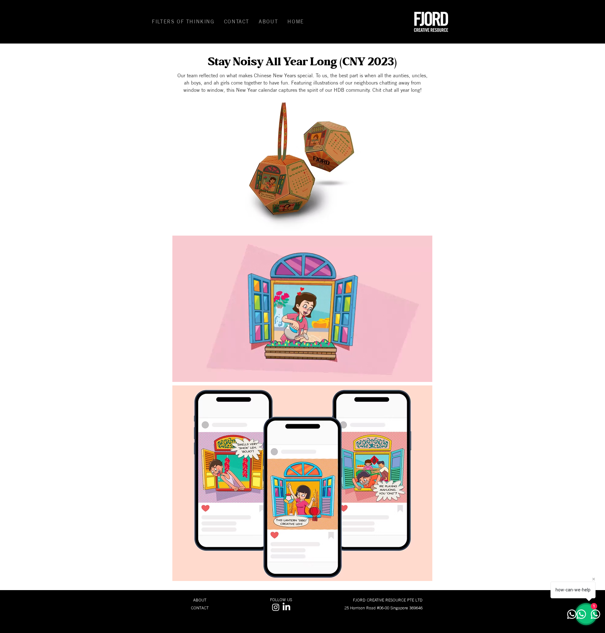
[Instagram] (275, 607)
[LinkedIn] (286, 607)
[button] (183, 21)
